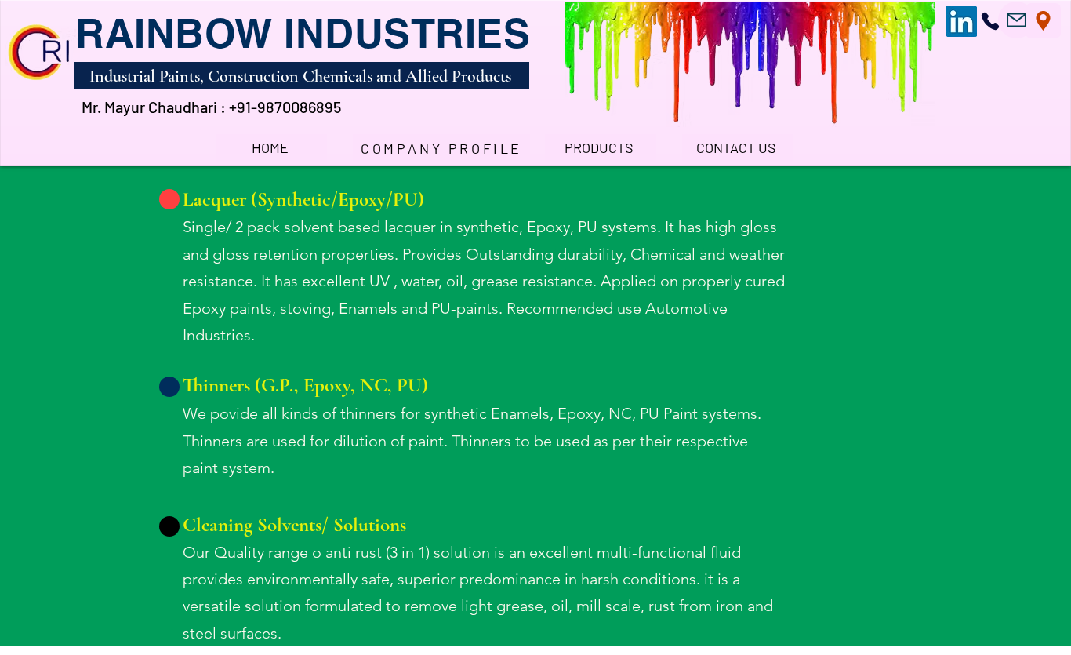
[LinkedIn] (961, 21)
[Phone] (990, 20)
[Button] (169, 199)
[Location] (1043, 20)
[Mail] (1016, 20)
